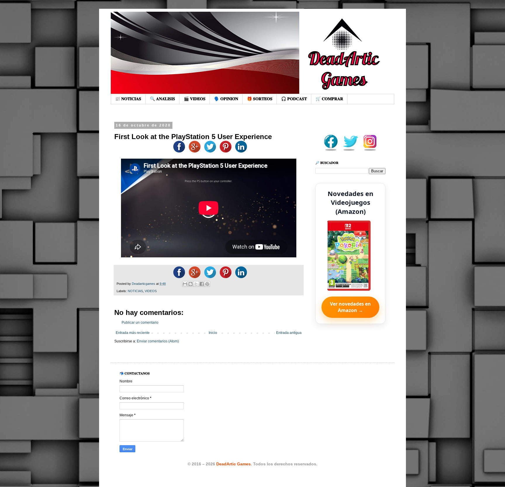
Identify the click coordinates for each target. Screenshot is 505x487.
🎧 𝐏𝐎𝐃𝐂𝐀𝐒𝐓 (294, 98)
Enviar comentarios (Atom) (158, 341)
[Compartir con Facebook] (202, 284)
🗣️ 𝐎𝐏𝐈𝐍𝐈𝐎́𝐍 (226, 98)
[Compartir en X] (196, 284)
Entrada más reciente (133, 333)
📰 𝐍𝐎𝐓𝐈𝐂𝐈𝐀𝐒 (128, 98)
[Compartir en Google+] (193, 151)
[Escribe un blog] (190, 284)
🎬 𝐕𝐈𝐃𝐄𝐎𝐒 (194, 98)
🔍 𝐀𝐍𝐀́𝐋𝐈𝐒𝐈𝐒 (162, 98)
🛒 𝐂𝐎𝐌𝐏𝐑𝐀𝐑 (329, 98)
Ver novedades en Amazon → (350, 307)
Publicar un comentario (140, 322)
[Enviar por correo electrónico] (185, 284)
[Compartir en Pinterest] (207, 284)
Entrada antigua (289, 333)
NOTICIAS (135, 291)
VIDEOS (151, 291)
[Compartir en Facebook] (177, 151)
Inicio (213, 333)
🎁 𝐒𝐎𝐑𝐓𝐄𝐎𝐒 (259, 98)
